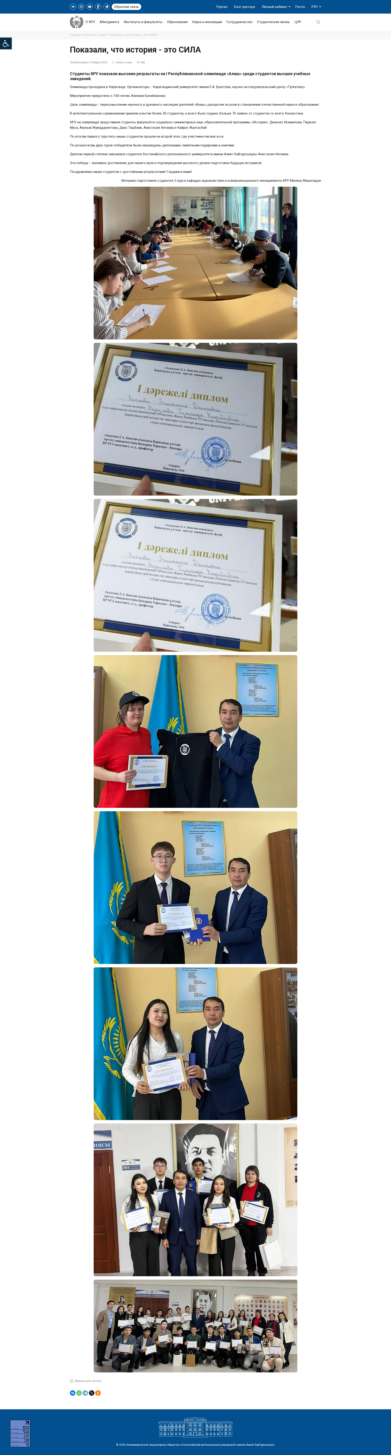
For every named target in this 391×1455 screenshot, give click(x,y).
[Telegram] (85, 1393)
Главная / (76, 34)
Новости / (90, 34)
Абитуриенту (109, 22)
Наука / (103, 34)
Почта (300, 7)
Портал (221, 7)
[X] (91, 1393)
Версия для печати (88, 1381)
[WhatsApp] (79, 1393)
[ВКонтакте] (72, 1393)
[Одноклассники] (98, 1393)
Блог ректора (244, 7)
